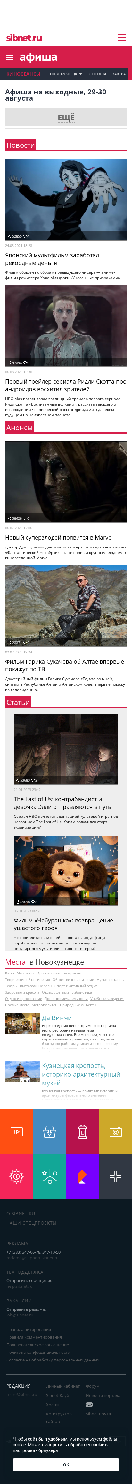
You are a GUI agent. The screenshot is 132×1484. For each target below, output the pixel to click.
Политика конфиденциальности (38, 1352)
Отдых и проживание (23, 998)
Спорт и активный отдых (75, 985)
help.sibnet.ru (19, 1286)
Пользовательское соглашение (37, 1344)
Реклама (17, 1244)
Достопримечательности (66, 998)
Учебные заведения (107, 998)
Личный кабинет (63, 1386)
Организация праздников (59, 973)
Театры (11, 985)
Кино (9, 973)
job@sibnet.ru (19, 1315)
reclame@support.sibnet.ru (32, 1258)
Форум (93, 1386)
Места (15, 961)
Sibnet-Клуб (57, 1395)
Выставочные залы (36, 985)
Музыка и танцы (110, 979)
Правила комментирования (34, 1337)
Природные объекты (78, 1005)
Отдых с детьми (55, 992)
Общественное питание (73, 979)
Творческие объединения (27, 979)
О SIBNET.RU (20, 1214)
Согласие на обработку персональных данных (52, 1360)
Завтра (119, 73)
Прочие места (17, 1005)
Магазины (25, 973)
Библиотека (81, 992)
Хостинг (54, 1404)
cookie (19, 1444)
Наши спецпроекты (31, 1223)
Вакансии (19, 1301)
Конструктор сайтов (59, 1417)
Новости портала (103, 1395)
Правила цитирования (28, 1329)
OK (66, 1464)
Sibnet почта (98, 1414)
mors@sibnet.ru (21, 1394)
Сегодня (97, 73)
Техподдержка (24, 1272)
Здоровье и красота (22, 992)
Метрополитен (44, 1005)
